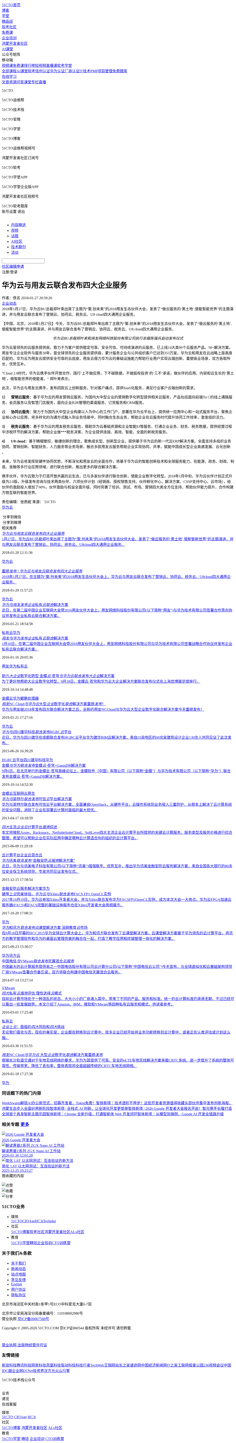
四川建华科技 (35, 760)
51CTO (16, 1221)
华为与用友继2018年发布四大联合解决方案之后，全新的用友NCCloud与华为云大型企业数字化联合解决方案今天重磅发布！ (103, 709)
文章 (5, 82)
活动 (14, 252)
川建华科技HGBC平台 (36, 732)
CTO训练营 (61, 1243)
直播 (42, 82)
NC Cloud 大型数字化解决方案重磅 (52, 1055)
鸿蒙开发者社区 (15, 43)
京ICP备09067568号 (33, 1319)
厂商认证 (72, 71)
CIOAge (28, 1221)
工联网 (183, 1365)
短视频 (40, 66)
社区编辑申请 (13, 266)
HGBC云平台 (13, 760)
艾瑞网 (109, 1365)
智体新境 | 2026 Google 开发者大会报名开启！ (165, 1108)
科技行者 (83, 1365)
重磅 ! (42, 571)
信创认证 (42, 71)
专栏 (35, 82)
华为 (16, 633)
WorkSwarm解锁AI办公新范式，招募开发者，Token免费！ (49, 1103)
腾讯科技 (24, 1365)
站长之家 (122, 1365)
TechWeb (97, 1365)
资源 (13, 82)
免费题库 (119, 71)
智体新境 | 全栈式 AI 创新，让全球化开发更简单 (89, 1108)
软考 (31, 71)
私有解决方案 (35, 605)
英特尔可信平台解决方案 (37, 799)
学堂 (5, 16)
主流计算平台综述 (29, 827)
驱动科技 (68, 1365)
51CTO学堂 (20, 1243)
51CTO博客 (20, 1232)
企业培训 (9, 38)
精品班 (7, 21)
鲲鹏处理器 (29, 698)
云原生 (29, 793)
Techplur (49, 1221)
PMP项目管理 (101, 71)
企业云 (25, 855)
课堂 (27, 82)
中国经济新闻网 (154, 1365)
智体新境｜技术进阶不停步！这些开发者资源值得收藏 (140, 1103)
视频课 (7, 66)
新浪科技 (9, 1365)
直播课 (51, 66)
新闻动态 (18, 1269)
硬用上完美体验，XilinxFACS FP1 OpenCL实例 (56, 894)
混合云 (36, 855)
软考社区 (9, 27)
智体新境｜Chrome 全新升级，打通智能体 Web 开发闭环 (91, 1114)
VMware (8, 988)
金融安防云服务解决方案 (22, 889)
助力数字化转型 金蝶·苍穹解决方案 (58, 676)
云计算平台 (11, 855)
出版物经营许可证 (32, 1345)
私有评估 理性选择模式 (32, 993)
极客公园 (196, 1365)
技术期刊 (18, 247)
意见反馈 (18, 1280)
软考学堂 (64, 66)
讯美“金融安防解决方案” (38, 860)
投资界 (38, 1371)
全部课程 (9, 71)
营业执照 (10, 1345)
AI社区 (16, 241)
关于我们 (18, 1263)
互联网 (18, 793)
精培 (33, 1243)
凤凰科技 (53, 1365)
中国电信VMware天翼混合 (38, 961)
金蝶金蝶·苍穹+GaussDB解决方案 (44, 765)
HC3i (39, 1221)
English (16, 1284)
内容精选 (18, 225)
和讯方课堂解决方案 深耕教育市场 (45, 928)
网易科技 (38, 1365)
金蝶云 (7, 698)
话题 (14, 236)
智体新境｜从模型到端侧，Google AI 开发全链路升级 (180, 1114)
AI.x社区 (77, 1232)
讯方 (13, 956)
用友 (5, 666)
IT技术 (85, 71)
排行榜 (29, 66)
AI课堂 (7, 49)
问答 (20, 82)
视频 (14, 230)
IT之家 (172, 1365)
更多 (25, 1124)
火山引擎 (62, 1371)
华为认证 (57, 71)
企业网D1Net (22, 1371)
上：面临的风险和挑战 (33, 1027)
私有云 (7, 633)
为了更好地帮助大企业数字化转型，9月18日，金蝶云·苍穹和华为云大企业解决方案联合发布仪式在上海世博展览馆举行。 (101, 681)
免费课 (7, 32)
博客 (5, 10)
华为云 (7, 507)
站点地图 (18, 1274)
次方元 (49, 1371)
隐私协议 (18, 1295)
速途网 (135, 1365)
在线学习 (9, 77)
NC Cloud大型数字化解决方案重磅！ (54, 704)
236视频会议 (214, 1365)
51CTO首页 (11, 5)
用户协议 (18, 1289)
